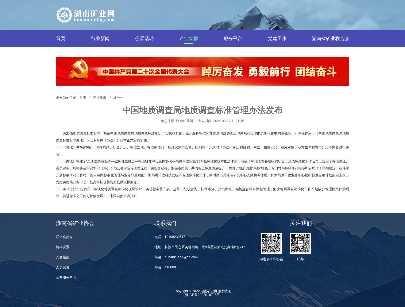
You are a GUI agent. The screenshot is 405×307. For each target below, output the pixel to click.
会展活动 (144, 38)
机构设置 (62, 247)
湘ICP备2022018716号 (202, 295)
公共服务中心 (66, 277)
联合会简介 (64, 237)
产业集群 (189, 38)
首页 (60, 38)
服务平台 (233, 38)
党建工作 (277, 38)
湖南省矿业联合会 (330, 38)
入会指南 (62, 257)
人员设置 (62, 267)
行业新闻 (100, 38)
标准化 (118, 98)
